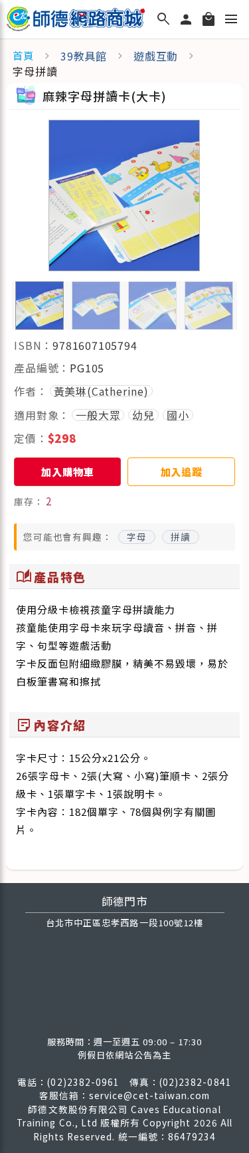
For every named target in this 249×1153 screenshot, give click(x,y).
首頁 (23, 56)
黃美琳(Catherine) (101, 391)
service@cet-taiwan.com (149, 1095)
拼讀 (181, 536)
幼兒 (143, 415)
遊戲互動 (155, 56)
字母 (137, 536)
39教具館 (83, 56)
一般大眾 (98, 415)
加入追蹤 (182, 471)
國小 (178, 415)
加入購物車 (67, 471)
